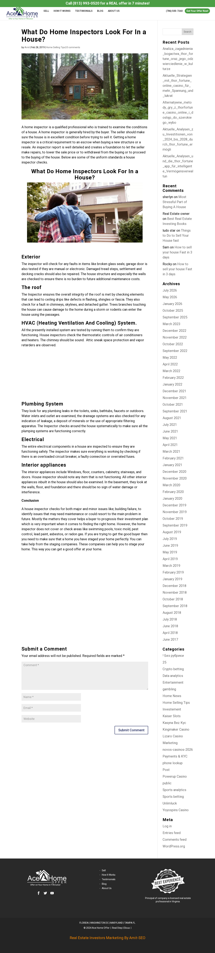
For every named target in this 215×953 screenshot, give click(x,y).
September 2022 (175, 351)
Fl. (134, 922)
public (167, 783)
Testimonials (84, 11)
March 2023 (171, 324)
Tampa (128, 922)
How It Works (62, 11)
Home (100, 927)
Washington (97, 922)
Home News (172, 696)
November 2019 (175, 512)
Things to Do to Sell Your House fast (177, 235)
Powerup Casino (175, 776)
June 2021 (170, 431)
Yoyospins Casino (176, 810)
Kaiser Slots (172, 716)
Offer (107, 927)
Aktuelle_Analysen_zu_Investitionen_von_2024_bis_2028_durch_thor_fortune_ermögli (178, 139)
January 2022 (172, 384)
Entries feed (172, 833)
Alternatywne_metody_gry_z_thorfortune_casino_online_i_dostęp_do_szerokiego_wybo (178, 112)
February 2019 (173, 572)
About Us (114, 11)
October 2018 (173, 599)
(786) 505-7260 (174, 11)
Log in (167, 826)
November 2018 (175, 592)
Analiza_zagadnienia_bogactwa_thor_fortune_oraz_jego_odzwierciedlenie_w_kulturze (178, 59)
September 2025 (175, 317)
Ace (94, 927)
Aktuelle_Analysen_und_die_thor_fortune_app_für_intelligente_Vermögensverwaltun (178, 166)
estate (187, 898)
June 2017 (170, 639)
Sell (46, 11)
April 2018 (170, 633)
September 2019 (175, 525)
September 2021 (175, 411)
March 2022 (171, 371)
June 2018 (170, 626)
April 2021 (170, 445)
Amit (27, 47)
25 (164, 662)
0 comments (73, 47)
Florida (84, 922)
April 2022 (170, 364)
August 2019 (172, 532)
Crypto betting (173, 669)
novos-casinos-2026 (178, 750)
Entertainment (173, 682)
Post (166, 770)
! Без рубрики (173, 656)
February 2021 (173, 458)
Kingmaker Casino (176, 729)
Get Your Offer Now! (197, 11)
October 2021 (173, 404)
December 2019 (174, 505)
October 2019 (173, 519)
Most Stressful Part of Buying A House (175, 202)
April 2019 (170, 559)
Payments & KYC (175, 756)
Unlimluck (170, 803)
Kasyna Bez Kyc (174, 723)
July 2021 (170, 425)
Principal (149, 898)
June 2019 (170, 545)
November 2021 (175, 398)
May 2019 (170, 552)
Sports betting (173, 797)
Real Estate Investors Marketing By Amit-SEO (107, 938)
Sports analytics (174, 790)
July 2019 (170, 539)
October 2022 (173, 344)
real (181, 898)
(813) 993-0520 (86, 3)
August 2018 (172, 613)
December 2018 (174, 586)
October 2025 (173, 310)
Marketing (170, 743)
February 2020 (173, 492)
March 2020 (171, 485)
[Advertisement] (85, 376)
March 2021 (171, 451)
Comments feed (174, 840)
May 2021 (170, 438)
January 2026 (172, 304)
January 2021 (172, 465)
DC (107, 922)
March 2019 (171, 566)
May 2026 (170, 297)
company (162, 898)
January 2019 (172, 579)
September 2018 (175, 606)
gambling (169, 689)
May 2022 (170, 357)
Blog (100, 11)
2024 (89, 927)
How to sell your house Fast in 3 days (177, 252)
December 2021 (174, 391)
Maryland (116, 922)
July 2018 (170, 619)
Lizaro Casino (173, 736)
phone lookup (173, 763)
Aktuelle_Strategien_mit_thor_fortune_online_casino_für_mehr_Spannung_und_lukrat (178, 86)
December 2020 (174, 472)
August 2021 (172, 418)
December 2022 (174, 331)
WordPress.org (174, 846)
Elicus (127, 927)
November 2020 (175, 478)
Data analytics (173, 676)
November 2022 (175, 337)
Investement (172, 709)
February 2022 (173, 378)
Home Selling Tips (55, 47)
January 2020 (172, 498)
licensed (174, 898)
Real (114, 927)
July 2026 (170, 290)
